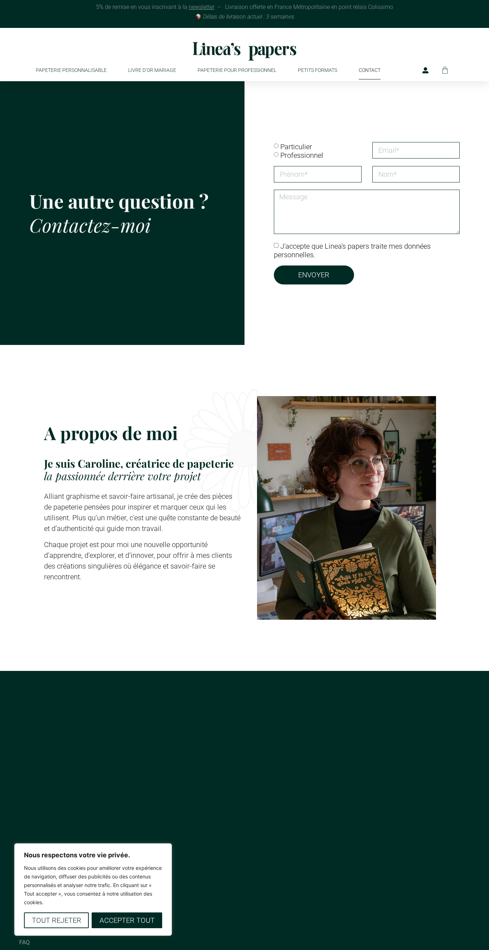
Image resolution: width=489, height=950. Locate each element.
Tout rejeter (56, 920)
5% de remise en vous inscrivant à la (155, 7)
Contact (370, 70)
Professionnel (301, 155)
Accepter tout (127, 920)
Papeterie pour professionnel (237, 70)
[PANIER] (445, 70)
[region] (93, 889)
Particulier (296, 146)
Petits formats (317, 70)
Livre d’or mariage (152, 70)
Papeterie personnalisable (71, 70)
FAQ (24, 942)
